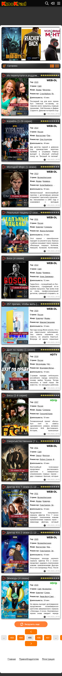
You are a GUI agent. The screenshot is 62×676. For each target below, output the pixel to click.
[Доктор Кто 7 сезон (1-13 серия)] (15, 508)
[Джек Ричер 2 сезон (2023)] (31, 43)
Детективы (51, 364)
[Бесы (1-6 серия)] (15, 417)
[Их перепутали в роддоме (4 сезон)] (15, 97)
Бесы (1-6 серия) (17, 395)
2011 (36, 219)
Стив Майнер (45, 94)
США (39, 86)
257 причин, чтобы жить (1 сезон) (27, 304)
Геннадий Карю (46, 414)
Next (56, 44)
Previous (6, 44)
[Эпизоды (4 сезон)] (15, 599)
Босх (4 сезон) (15, 258)
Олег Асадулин (46, 139)
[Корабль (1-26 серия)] (15, 142)
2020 (36, 311)
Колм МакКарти (46, 185)
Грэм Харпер (45, 505)
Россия (40, 132)
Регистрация (48, 659)
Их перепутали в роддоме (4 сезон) (28, 75)
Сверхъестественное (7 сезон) (25, 441)
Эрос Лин (55, 551)
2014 (36, 128)
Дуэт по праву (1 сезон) (21, 349)
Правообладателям (29, 659)
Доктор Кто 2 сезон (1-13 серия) (26, 532)
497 (47, 637)
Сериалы (48, 227)
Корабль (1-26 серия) (19, 121)
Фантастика (41, 136)
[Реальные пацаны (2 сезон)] (15, 234)
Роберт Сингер (46, 459)
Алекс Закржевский (47, 277)
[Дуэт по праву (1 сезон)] (15, 371)
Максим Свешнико (47, 322)
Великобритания (44, 177)
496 (39, 637)
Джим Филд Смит (47, 597)
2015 (36, 82)
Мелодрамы (48, 90)
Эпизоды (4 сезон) (18, 578)
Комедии (39, 227)
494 (21, 637)
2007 (36, 402)
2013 (36, 174)
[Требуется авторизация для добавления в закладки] (5, 111)
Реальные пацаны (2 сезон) (23, 212)
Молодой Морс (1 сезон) (21, 167)
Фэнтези (46, 456)
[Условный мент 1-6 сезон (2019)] (50, 43)
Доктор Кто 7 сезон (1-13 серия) (26, 487)
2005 (36, 539)
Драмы (39, 90)
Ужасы (38, 456)
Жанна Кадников (46, 231)
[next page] (31, 643)
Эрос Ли (54, 505)
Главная (12, 659)
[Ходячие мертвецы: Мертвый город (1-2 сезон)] (11, 43)
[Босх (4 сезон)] (15, 279)
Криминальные (49, 181)
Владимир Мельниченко (50, 368)
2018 (36, 356)
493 (12, 637)
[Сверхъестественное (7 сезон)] (15, 462)
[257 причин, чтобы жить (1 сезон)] (15, 325)
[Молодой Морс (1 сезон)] (15, 188)
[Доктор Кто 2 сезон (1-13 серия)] (15, 554)
